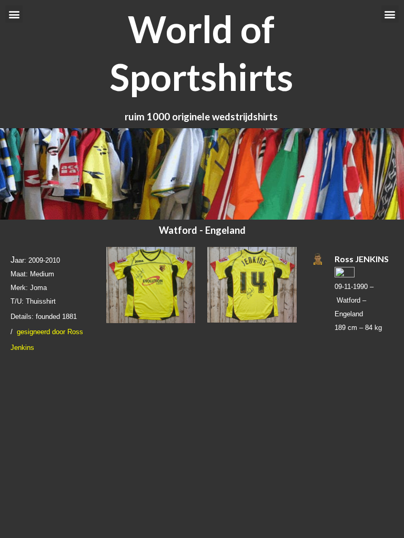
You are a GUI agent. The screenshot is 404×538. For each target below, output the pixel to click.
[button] (14, 14)
